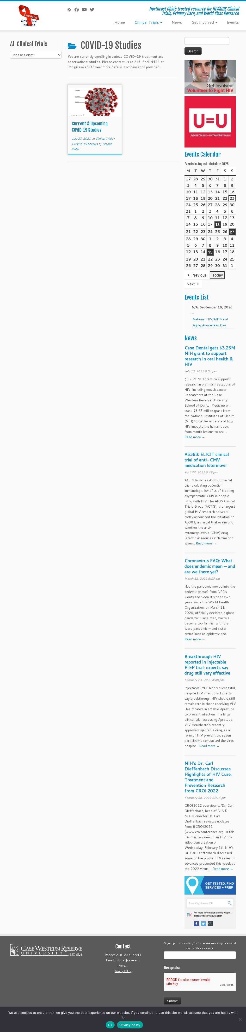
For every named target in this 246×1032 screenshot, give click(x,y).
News (177, 22)
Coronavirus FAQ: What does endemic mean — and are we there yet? (209, 566)
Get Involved (203, 22)
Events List (196, 297)
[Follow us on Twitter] (93, 9)
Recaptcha (172, 967)
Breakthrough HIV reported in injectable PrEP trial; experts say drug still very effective (207, 664)
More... (123, 966)
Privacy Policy (123, 971)
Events (233, 22)
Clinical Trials (147, 22)
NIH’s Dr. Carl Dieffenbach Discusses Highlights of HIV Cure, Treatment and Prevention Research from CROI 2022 (208, 777)
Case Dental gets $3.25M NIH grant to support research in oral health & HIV (209, 356)
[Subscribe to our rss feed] (71, 9)
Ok (110, 1025)
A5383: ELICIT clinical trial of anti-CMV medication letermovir (206, 459)
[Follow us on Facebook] (78, 9)
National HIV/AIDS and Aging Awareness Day (210, 322)
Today (217, 275)
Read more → (194, 437)
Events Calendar (202, 154)
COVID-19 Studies (85, 144)
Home (120, 22)
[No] (240, 1019)
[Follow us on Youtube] (86, 9)
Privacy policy (130, 1025)
